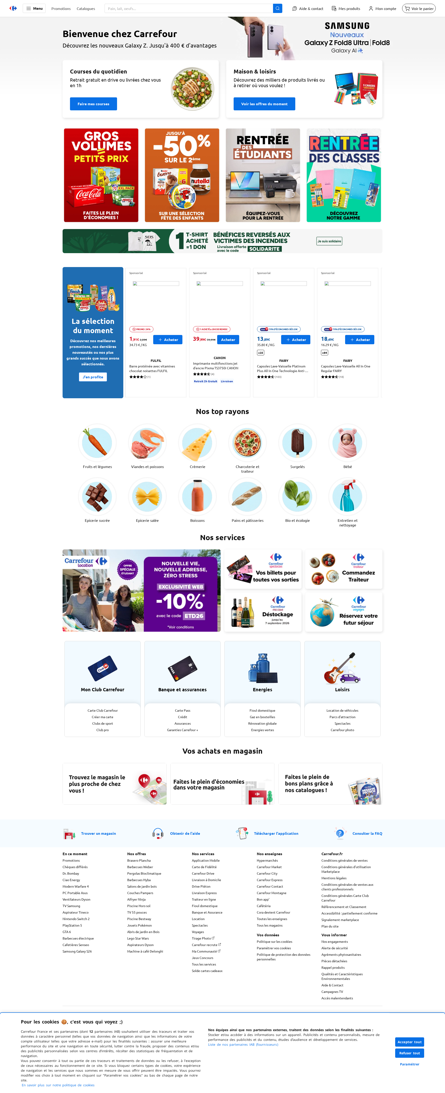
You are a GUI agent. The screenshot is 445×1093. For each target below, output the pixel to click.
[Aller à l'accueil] (13, 8)
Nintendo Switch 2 (76, 919)
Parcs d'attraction (343, 717)
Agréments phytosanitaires (341, 954)
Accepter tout (410, 1042)
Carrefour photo (342, 730)
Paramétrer (410, 1064)
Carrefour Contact (270, 886)
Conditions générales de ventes (344, 860)
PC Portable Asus (75, 893)
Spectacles (342, 723)
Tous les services (204, 964)
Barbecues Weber (140, 867)
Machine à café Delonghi (145, 951)
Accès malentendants (337, 998)
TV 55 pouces (137, 912)
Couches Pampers (140, 893)
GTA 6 (67, 932)
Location (198, 919)
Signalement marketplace (340, 920)
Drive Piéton (201, 886)
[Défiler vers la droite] (371, 332)
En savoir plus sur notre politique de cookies (58, 1085)
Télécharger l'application (276, 833)
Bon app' (263, 899)
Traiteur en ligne (204, 899)
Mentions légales (333, 878)
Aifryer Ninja (136, 899)
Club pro (102, 730)
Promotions (71, 860)
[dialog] (222, 1053)
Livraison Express (204, 893)
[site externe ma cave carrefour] (263, 612)
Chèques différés (75, 867)
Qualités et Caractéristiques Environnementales (342, 976)
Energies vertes (262, 730)
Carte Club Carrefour (103, 710)
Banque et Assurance (207, 912)
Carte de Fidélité (204, 867)
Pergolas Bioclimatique (144, 873)
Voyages (198, 932)
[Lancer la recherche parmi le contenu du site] (277, 8)
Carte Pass (182, 710)
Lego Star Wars (138, 938)
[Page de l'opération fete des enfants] (182, 175)
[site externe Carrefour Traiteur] (343, 569)
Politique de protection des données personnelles (283, 956)
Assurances (183, 723)
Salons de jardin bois (142, 886)
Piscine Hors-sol (138, 906)
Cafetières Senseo (76, 945)
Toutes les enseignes (272, 919)
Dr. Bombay (71, 873)
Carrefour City (267, 873)
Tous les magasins (270, 925)
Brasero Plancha (139, 860)
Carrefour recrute (205, 945)
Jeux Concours (202, 958)
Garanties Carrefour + (182, 730)
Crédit (182, 717)
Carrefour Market (269, 867)
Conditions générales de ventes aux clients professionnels (347, 886)
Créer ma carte (102, 717)
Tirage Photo (202, 938)
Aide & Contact (332, 985)
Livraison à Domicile (206, 880)
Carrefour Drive (203, 873)
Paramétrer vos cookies (274, 948)
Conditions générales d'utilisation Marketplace (346, 869)
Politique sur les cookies (274, 941)
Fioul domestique (262, 710)
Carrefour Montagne (271, 893)
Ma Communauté (205, 951)
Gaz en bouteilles (262, 717)
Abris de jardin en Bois (143, 932)
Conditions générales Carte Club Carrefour (345, 897)
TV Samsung (71, 906)
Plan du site (330, 926)
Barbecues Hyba (139, 880)
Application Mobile (206, 860)
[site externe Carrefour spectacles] (263, 569)
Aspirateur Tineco (76, 912)
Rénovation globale (262, 723)
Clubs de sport (102, 723)
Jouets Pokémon (139, 925)
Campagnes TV (332, 991)
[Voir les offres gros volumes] (101, 175)
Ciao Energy (71, 880)
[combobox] (193, 8)
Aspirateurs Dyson (140, 945)
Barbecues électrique (78, 938)
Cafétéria (263, 906)
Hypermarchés (267, 860)
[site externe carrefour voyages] (343, 612)
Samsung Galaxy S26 (77, 951)
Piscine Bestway (139, 919)
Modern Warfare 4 (76, 886)
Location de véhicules (342, 710)
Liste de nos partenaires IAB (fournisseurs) (243, 1044)
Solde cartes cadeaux (207, 971)
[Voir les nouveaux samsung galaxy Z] (222, 59)
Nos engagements (334, 941)
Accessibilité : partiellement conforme (349, 913)
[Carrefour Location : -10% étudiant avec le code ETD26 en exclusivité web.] (142, 590)
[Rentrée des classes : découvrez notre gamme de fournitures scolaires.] (343, 175)
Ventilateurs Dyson (76, 899)
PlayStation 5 (72, 925)
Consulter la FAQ (367, 833)
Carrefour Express (270, 880)
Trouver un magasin (98, 833)
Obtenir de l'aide (185, 833)
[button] (34, 8)
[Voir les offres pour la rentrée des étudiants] (263, 175)
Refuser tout (409, 1053)
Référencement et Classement (343, 907)
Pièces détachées (334, 961)
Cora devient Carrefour (273, 912)
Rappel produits (333, 967)
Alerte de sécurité (334, 948)
